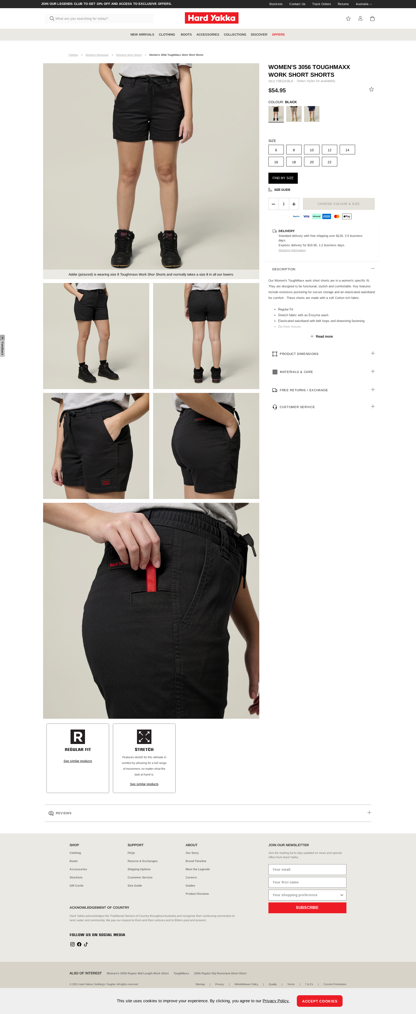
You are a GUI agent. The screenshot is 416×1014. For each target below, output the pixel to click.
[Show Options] (341, 895)
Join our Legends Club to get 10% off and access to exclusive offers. (106, 4)
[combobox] (99, 18)
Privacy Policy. (276, 1001)
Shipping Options (139, 869)
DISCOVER (259, 34)
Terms (291, 984)
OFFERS (278, 34)
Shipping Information (292, 250)
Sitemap (200, 984)
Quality (273, 984)
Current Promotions (335, 984)
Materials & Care (296, 372)
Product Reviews (197, 893)
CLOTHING (167, 34)
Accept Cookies (320, 1001)
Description (283, 269)
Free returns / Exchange (304, 390)
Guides (190, 885)
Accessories (78, 869)
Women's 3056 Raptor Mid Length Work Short (138, 973)
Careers (191, 877)
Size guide (282, 189)
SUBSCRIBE (307, 908)
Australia (362, 4)
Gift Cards (77, 885)
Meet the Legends (198, 869)
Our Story (192, 853)
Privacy (219, 984)
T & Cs (309, 984)
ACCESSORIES (207, 34)
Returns (343, 4)
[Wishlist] (371, 90)
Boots (74, 861)
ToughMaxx (181, 973)
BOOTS (186, 34)
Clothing (73, 54)
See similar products (78, 761)
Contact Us (297, 4)
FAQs (131, 853)
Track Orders (321, 4)
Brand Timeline (196, 861)
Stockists (276, 4)
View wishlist (348, 18)
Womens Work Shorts (129, 54)
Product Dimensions (299, 354)
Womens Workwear (97, 54)
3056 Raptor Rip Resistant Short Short (220, 973)
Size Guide (135, 885)
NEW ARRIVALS (142, 34)
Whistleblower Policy (246, 984)
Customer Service (297, 407)
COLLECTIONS (235, 34)
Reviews (64, 813)
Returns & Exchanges (143, 861)
